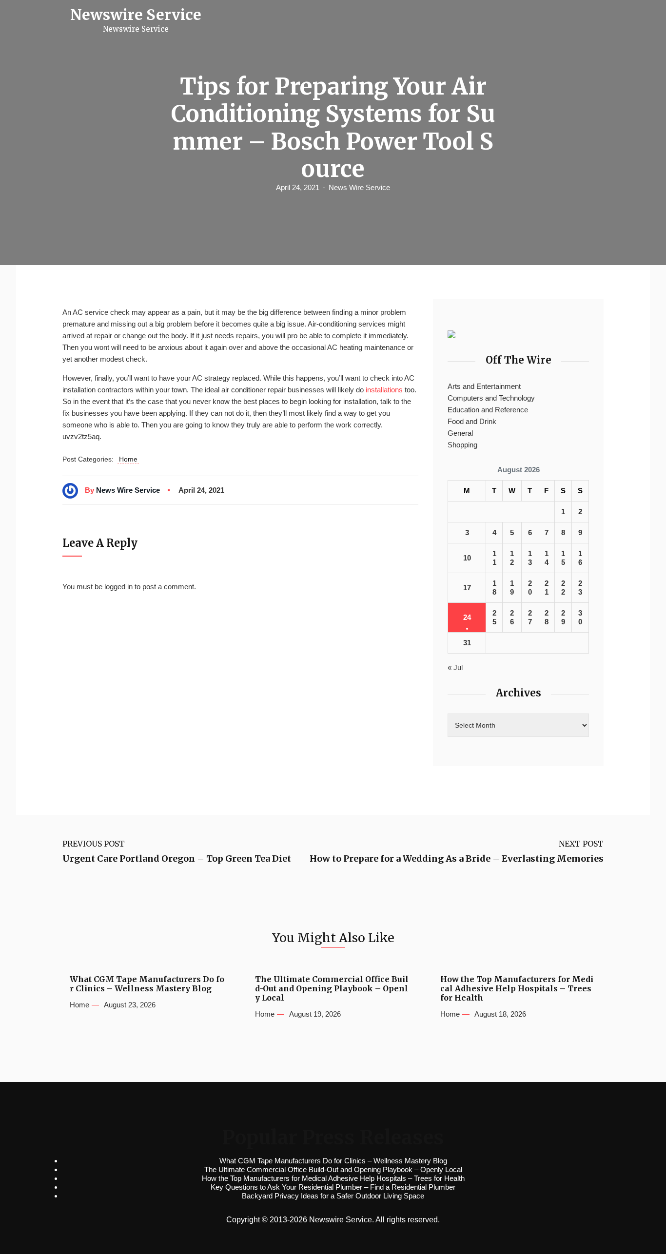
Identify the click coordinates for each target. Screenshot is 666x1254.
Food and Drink (472, 421)
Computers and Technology (491, 398)
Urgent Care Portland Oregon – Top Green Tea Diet (176, 858)
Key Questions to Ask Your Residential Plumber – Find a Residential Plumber (333, 1187)
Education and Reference (488, 409)
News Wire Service (359, 187)
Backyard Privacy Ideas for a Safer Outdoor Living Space (333, 1196)
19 (512, 587)
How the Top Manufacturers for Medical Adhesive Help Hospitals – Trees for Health (516, 989)
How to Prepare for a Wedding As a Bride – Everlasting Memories (457, 858)
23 (580, 587)
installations (384, 390)
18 (494, 587)
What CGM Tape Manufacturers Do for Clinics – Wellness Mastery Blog (147, 984)
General (460, 433)
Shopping (462, 445)
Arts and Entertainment (484, 386)
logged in (118, 586)
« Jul (455, 667)
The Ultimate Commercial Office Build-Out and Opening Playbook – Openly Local (332, 989)
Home (128, 459)
